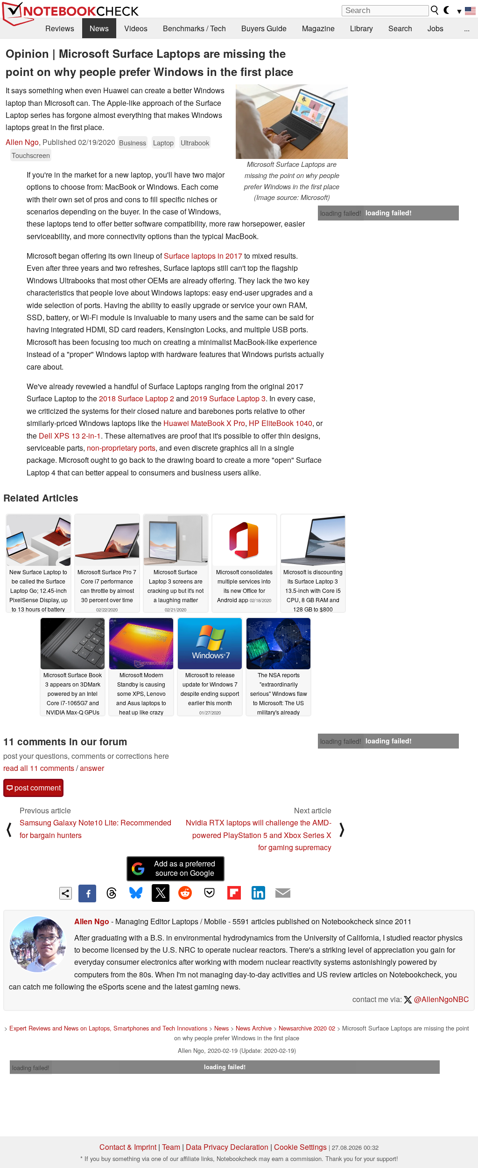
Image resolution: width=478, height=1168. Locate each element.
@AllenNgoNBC (440, 999)
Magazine (318, 28)
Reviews (59, 28)
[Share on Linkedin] (258, 893)
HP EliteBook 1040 (280, 423)
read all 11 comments (38, 768)
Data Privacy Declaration (227, 1146)
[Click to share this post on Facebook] (87, 893)
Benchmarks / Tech (194, 28)
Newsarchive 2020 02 (307, 1028)
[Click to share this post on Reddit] (185, 893)
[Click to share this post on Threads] (111, 893)
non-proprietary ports (121, 447)
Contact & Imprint (127, 1146)
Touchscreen (31, 155)
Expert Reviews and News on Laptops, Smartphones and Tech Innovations (108, 1028)
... (467, 28)
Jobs (435, 28)
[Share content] (65, 893)
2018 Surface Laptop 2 (136, 398)
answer (92, 768)
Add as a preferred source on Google (184, 868)
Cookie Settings (300, 1146)
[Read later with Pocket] (209, 893)
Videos (136, 28)
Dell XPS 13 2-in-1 (70, 435)
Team (171, 1146)
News (99, 28)
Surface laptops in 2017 (203, 255)
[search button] (435, 10)
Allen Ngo (22, 142)
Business (132, 142)
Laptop (163, 142)
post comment (37, 787)
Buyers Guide (264, 28)
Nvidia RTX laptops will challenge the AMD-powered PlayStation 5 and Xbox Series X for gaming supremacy (258, 834)
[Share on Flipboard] (234, 893)
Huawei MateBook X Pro (204, 423)
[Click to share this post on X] (160, 893)
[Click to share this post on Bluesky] (136, 893)
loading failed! (340, 213)
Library (361, 28)
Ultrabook (195, 142)
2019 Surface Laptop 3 (228, 398)
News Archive (254, 1028)
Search (400, 28)
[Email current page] (283, 893)
